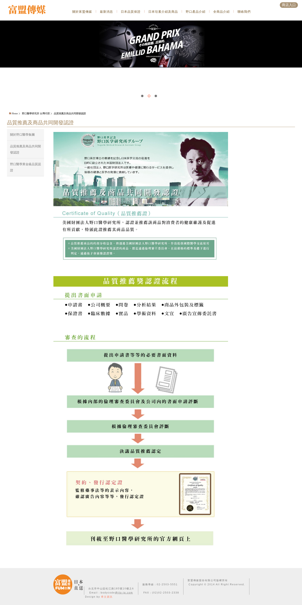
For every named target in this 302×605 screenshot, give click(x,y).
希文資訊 (107, 596)
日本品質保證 (131, 11)
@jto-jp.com (124, 592)
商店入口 (289, 5)
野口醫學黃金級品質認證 (25, 167)
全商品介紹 (221, 11)
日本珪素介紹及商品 (163, 11)
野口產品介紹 (195, 11)
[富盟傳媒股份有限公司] (32, 10)
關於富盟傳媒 (82, 11)
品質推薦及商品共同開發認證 (70, 113)
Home (14, 113)
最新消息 (106, 11)
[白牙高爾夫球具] (151, 22)
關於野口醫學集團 (22, 134)
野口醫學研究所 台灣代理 (36, 113)
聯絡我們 (244, 11)
